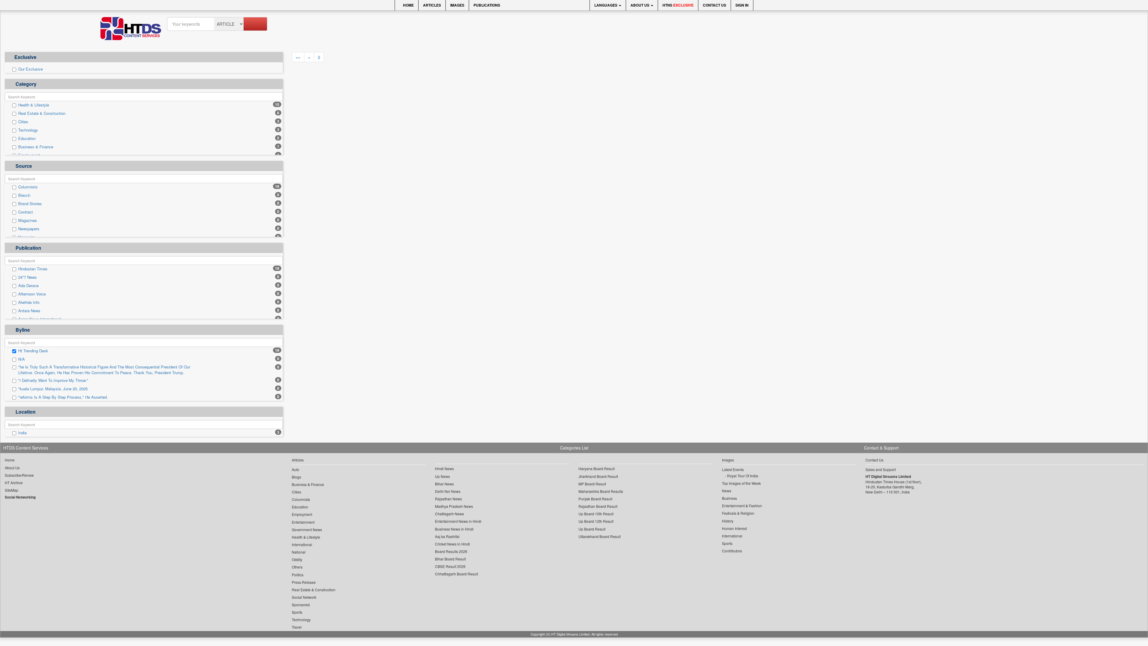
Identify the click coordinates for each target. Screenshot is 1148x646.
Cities (23, 121)
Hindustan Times (33, 269)
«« (298, 57)
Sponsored (301, 604)
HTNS (678, 5)
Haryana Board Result (596, 468)
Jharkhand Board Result (598, 476)
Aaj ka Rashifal (447, 536)
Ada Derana (28, 285)
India (22, 432)
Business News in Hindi (454, 528)
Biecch (24, 195)
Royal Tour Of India (742, 475)
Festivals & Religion (738, 513)
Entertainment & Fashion (742, 505)
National (299, 551)
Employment (302, 514)
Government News (307, 529)
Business (729, 498)
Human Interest (734, 528)
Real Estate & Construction (41, 113)
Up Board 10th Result (595, 513)
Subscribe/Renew (19, 475)
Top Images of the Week (741, 483)
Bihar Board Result (450, 558)
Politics (297, 574)
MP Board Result (592, 483)
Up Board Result (591, 528)
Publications (487, 5)
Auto (295, 469)
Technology (28, 130)
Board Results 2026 (451, 551)
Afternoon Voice (32, 294)
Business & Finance (35, 147)
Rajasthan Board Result (597, 506)
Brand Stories (30, 203)
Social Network (304, 597)
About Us (640, 5)
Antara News (29, 310)
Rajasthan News (448, 498)
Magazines (27, 220)
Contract (25, 212)
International (302, 544)
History (727, 520)
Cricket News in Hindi (452, 543)
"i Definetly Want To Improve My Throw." (53, 380)
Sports (297, 612)
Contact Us (714, 5)
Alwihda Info (28, 302)
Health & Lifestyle (33, 105)
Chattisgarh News (449, 513)
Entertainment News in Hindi (458, 521)
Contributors (732, 550)
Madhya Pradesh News (454, 506)
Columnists (28, 187)
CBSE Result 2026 (450, 566)
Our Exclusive (30, 69)
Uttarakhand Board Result (599, 536)
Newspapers (28, 228)
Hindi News (444, 468)
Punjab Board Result (595, 498)
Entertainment (303, 522)
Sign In (742, 5)
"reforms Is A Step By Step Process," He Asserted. (63, 397)
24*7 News (27, 277)
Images (457, 5)
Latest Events (733, 469)
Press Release (304, 582)
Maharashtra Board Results (600, 491)
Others (297, 566)
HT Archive (14, 482)
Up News (442, 476)
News (726, 490)
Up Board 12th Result (595, 521)
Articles (432, 5)
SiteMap (11, 490)
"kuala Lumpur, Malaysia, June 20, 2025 (53, 388)
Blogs (296, 476)
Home (408, 5)
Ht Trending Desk (33, 351)
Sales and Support (880, 469)
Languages (606, 5)
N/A (21, 359)
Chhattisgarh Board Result (456, 573)
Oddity (297, 559)
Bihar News (444, 483)
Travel (297, 627)
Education (27, 138)
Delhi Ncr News (447, 491)
